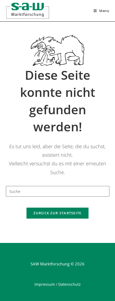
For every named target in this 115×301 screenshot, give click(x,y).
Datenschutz (69, 284)
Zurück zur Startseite (57, 213)
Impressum (44, 284)
